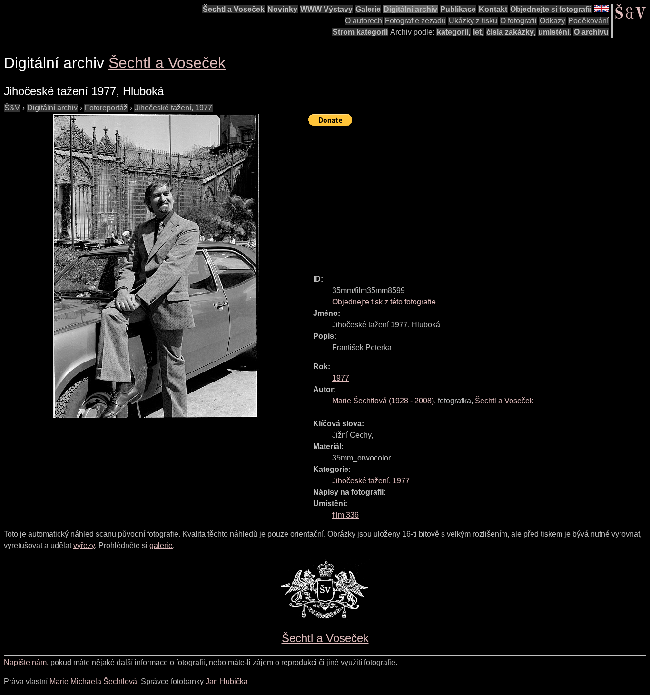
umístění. (554, 32)
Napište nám (25, 662)
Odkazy (552, 21)
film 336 (345, 515)
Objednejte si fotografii (550, 9)
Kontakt (493, 9)
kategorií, (453, 32)
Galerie (368, 9)
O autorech (363, 21)
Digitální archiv (410, 9)
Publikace (458, 9)
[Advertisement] (479, 196)
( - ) (383, 401)
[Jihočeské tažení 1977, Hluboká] (156, 266)
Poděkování (588, 21)
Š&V (12, 108)
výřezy (84, 545)
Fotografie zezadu (415, 21)
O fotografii (518, 21)
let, (478, 32)
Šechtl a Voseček (234, 9)
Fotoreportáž (106, 108)
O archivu (591, 32)
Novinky (282, 9)
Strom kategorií (360, 32)
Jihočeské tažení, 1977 (173, 108)
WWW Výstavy (326, 9)
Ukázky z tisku (473, 21)
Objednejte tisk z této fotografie (384, 302)
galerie (161, 545)
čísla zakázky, (510, 32)
